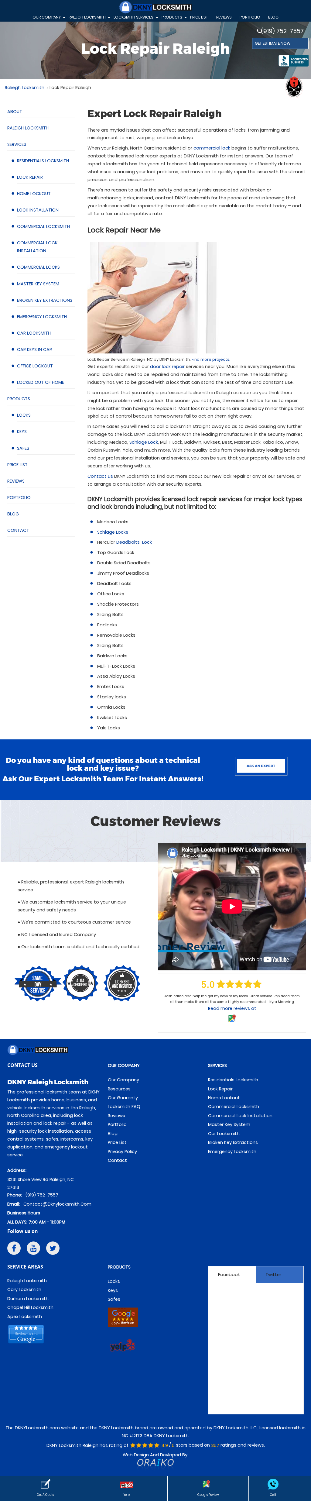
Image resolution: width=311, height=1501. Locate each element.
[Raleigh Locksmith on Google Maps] (26, 1345)
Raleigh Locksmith (28, 128)
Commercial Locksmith (43, 226)
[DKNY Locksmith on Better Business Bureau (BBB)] (293, 61)
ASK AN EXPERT (261, 766)
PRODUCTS (119, 1267)
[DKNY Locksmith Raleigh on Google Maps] (123, 1328)
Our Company (48, 18)
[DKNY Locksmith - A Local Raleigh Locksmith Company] (155, 8)
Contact (18, 530)
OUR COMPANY (124, 1065)
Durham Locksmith (28, 1299)
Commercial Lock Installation (240, 1116)
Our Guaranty (123, 1098)
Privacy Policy (122, 1151)
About (14, 111)
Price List (17, 465)
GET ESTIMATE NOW (272, 43)
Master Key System (38, 284)
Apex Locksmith (24, 1316)
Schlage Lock (143, 442)
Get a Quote (45, 1494)
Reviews (16, 481)
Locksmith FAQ (124, 1106)
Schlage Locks (112, 532)
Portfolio (250, 17)
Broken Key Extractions (44, 300)
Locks (24, 415)
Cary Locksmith (24, 1289)
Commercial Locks (38, 267)
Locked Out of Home (40, 382)
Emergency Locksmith (42, 317)
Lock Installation (38, 210)
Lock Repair (30, 177)
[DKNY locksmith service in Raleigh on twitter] (53, 1249)
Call (273, 1494)
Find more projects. (211, 359)
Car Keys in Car (34, 349)
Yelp (127, 1494)
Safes (23, 448)
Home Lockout (34, 194)
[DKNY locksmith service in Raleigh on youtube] (33, 1249)
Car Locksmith (34, 333)
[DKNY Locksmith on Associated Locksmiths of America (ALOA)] (293, 87)
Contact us (100, 476)
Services (16, 144)
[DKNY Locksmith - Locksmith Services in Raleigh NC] (55, 1051)
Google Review (208, 1494)
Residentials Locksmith (43, 161)
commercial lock (211, 148)
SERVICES (217, 1065)
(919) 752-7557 (282, 31)
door (167, 366)
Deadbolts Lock (134, 542)
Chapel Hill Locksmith (30, 1307)
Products (18, 399)
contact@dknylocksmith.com (57, 1204)
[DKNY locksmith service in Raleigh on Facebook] (14, 1249)
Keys (22, 432)
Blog (273, 17)
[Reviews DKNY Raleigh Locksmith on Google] (208, 1484)
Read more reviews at (232, 1008)
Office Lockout (35, 366)
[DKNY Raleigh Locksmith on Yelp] (123, 1356)
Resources (119, 1089)
